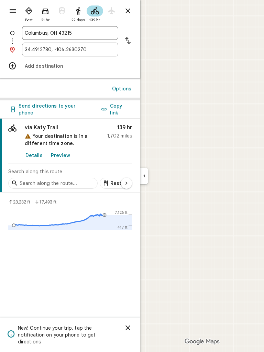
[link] (70, 155)
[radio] (29, 13)
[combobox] (70, 33)
